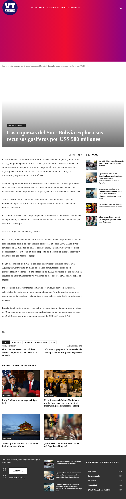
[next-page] (93, 231)
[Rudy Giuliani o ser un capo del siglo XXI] (21, 383)
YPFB (53, 342)
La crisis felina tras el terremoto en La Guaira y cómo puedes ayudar (111, 163)
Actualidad (7, 395)
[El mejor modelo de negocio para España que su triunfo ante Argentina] (92, 221)
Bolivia (28, 342)
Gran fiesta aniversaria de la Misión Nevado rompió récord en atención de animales (19, 352)
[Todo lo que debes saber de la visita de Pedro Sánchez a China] (21, 427)
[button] (120, 8)
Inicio (4, 66)
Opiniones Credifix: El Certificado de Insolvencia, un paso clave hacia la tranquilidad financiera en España (110, 178)
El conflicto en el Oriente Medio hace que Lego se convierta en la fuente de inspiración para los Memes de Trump (61, 403)
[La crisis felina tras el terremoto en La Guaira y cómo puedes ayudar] (92, 165)
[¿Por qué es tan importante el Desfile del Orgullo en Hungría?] (63, 427)
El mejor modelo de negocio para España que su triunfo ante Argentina (110, 219)
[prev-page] (88, 231)
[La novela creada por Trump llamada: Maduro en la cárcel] (92, 208)
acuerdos (16, 342)
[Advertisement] (63, 38)
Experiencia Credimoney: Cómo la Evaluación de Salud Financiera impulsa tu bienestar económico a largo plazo (110, 194)
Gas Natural (41, 342)
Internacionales (16, 66)
